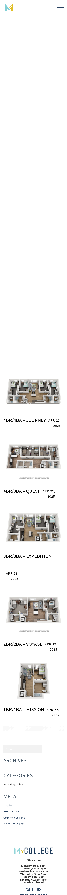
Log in (7, 805)
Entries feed (11, 811)
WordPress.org (13, 824)
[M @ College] (33, 850)
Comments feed (14, 817)
